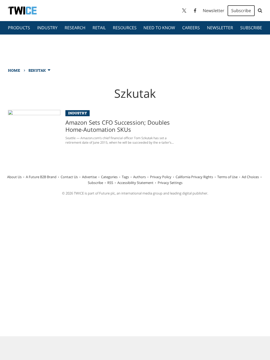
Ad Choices (250, 176)
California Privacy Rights (194, 176)
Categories (109, 176)
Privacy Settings (170, 182)
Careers (191, 28)
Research (75, 28)
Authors (139, 176)
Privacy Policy (160, 176)
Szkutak (37, 70)
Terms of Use (227, 176)
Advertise (89, 176)
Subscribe (241, 10)
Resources (125, 28)
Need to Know (159, 28)
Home (14, 70)
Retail (99, 28)
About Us (14, 176)
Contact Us (69, 176)
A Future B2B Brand (41, 176)
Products (19, 28)
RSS (110, 182)
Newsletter (213, 10)
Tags (125, 176)
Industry (47, 28)
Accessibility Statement (135, 182)
